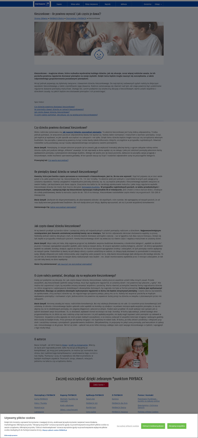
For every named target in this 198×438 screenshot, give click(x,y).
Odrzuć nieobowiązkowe (153, 426)
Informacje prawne (10, 435)
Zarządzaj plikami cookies (128, 426)
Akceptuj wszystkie (177, 426)
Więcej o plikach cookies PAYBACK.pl (54, 430)
